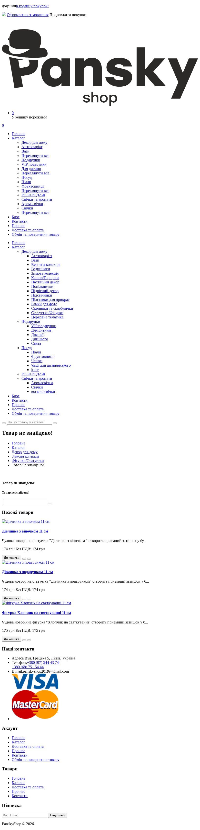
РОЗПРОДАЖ (33, 195)
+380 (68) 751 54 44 (28, 667)
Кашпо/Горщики (45, 278)
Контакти (20, 221)
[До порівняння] (29, 558)
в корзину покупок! (32, 6)
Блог (16, 217)
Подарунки (30, 160)
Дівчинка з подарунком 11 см (27, 572)
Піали (26, 182)
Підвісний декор (45, 291)
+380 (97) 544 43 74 (43, 662)
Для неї (37, 335)
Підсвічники (41, 295)
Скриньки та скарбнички (52, 308)
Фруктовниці (32, 186)
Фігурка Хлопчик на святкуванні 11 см (36, 613)
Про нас (18, 226)
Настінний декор (45, 282)
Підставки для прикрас (50, 300)
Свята (36, 343)
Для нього (39, 339)
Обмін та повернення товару (36, 234)
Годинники (40, 269)
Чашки (36, 361)
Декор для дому (34, 142)
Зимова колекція (45, 273)
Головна (18, 134)
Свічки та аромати (36, 199)
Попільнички (42, 286)
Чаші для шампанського (51, 365)
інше (35, 370)
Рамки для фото (44, 304)
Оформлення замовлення (28, 15)
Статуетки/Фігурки (47, 313)
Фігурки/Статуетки (28, 461)
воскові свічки (43, 391)
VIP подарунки (34, 164)
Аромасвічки (32, 204)
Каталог (18, 138)
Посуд (26, 177)
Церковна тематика (47, 317)
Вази (25, 151)
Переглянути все (35, 155)
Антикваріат (31, 147)
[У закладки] (24, 558)
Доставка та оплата (28, 230)
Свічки (27, 208)
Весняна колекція (45, 264)
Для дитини (31, 169)
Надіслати (57, 815)
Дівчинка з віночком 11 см (25, 531)
